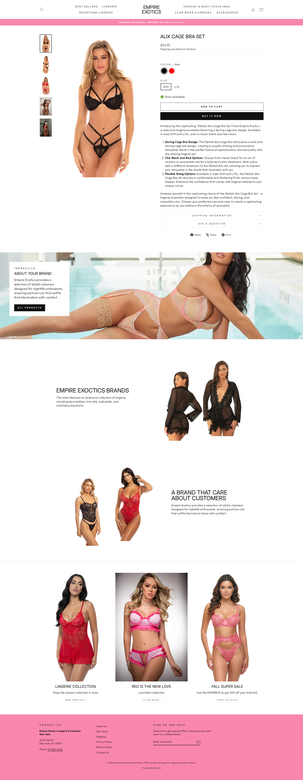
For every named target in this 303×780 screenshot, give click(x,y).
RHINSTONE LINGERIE (96, 12)
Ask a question (212, 223)
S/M (166, 87)
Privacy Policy (104, 741)
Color (170, 64)
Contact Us (102, 752)
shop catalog (227, 700)
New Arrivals (75, 700)
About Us (101, 726)
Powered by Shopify (151, 768)
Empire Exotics (151, 9)
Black (164, 71)
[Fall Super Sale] (227, 627)
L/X (177, 87)
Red (172, 71)
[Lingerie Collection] (75, 627)
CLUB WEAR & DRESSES (193, 12)
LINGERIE (109, 6)
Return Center (104, 747)
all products (30, 307)
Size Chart (102, 731)
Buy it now (212, 116)
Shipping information (212, 215)
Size (163, 80)
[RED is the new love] (151, 627)
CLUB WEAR (151, 700)
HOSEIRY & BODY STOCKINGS (207, 6)
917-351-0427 (55, 749)
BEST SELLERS (86, 6)
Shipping (165, 49)
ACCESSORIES (227, 12)
